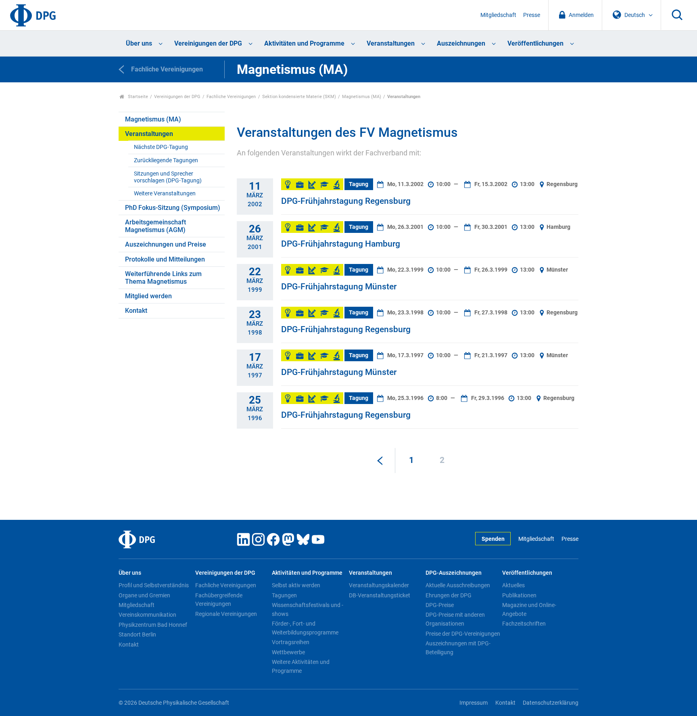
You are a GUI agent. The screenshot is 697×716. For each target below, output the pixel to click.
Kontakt (136, 310)
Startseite (137, 96)
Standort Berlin (137, 634)
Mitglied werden (148, 296)
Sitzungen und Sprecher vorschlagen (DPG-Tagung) (168, 177)
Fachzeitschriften (524, 623)
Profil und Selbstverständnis (154, 585)
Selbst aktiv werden (296, 585)
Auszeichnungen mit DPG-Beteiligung (458, 647)
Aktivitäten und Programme (304, 43)
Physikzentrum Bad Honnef (153, 625)
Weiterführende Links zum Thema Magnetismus (163, 277)
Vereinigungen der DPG (208, 43)
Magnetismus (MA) (361, 96)
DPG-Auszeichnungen (454, 572)
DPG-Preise (440, 605)
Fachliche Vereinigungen (231, 96)
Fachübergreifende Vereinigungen (218, 599)
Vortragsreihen (290, 642)
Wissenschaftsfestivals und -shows (307, 609)
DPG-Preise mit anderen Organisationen (455, 619)
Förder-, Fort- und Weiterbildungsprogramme (305, 628)
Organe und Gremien (144, 595)
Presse (531, 15)
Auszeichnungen (461, 43)
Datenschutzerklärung (550, 702)
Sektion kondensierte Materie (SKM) (299, 96)
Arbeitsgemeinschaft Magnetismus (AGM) (155, 226)
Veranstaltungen (391, 43)
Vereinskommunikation (147, 614)
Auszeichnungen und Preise (165, 244)
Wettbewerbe (288, 652)
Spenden (493, 539)
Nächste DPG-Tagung (161, 147)
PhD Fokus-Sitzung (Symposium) (172, 207)
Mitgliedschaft (498, 15)
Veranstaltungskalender (379, 585)
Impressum (473, 702)
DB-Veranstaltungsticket (379, 595)
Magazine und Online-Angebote (529, 609)
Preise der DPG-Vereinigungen (463, 633)
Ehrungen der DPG (449, 595)
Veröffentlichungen (535, 43)
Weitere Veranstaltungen (165, 193)
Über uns (139, 43)
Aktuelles (513, 585)
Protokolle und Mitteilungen (165, 259)
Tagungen (284, 595)
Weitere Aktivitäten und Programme (301, 666)
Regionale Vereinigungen (226, 614)
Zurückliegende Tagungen (166, 160)
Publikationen (519, 595)
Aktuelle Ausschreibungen (458, 585)
